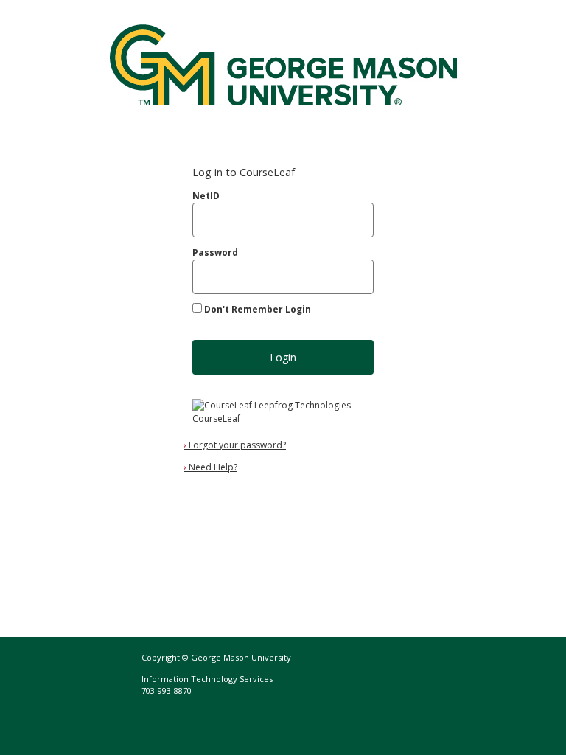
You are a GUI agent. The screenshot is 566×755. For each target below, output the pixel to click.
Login (283, 357)
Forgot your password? (235, 445)
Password (215, 252)
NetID (206, 195)
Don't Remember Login (257, 309)
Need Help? (210, 467)
